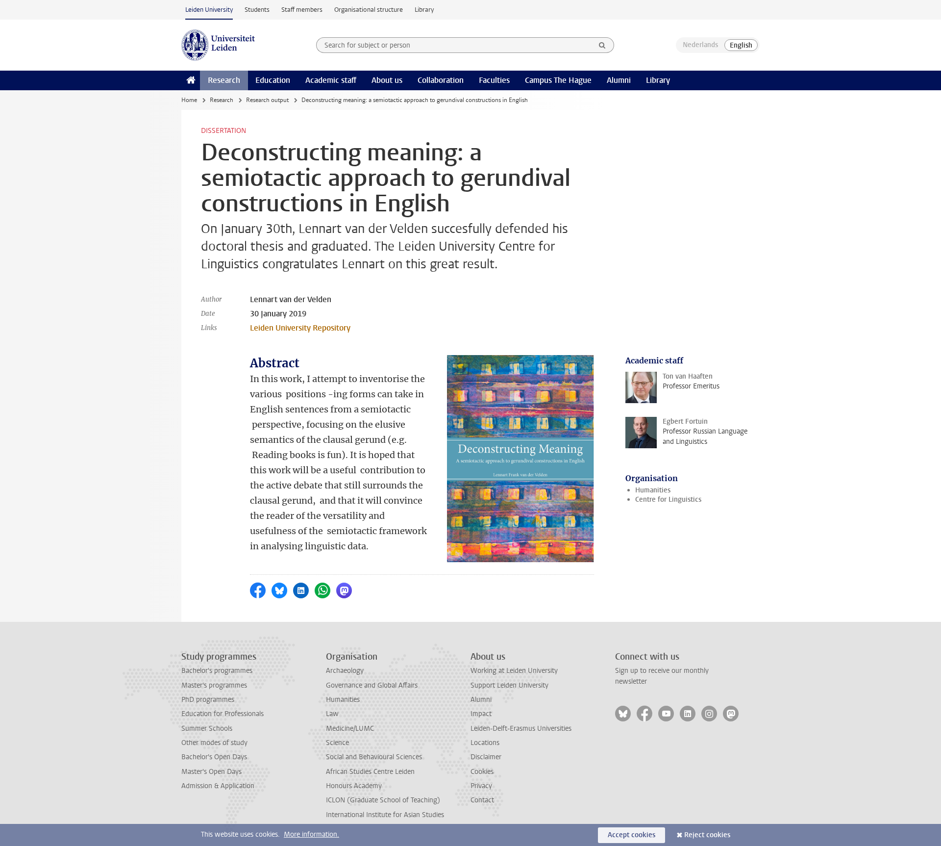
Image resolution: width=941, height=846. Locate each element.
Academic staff (330, 80)
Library (424, 9)
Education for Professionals (222, 713)
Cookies (482, 771)
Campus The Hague (558, 80)
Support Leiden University (509, 685)
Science (337, 742)
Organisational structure (368, 9)
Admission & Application (217, 786)
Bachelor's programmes (216, 670)
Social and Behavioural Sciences (374, 757)
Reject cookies (707, 835)
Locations (484, 742)
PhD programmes (207, 699)
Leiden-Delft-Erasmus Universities (520, 728)
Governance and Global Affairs (372, 685)
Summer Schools (206, 728)
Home (189, 100)
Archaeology (345, 670)
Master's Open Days (211, 771)
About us (386, 80)
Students (257, 9)
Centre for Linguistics (668, 499)
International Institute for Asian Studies (385, 815)
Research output (267, 100)
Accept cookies (631, 835)
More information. (311, 834)
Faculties (494, 80)
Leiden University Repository (300, 328)
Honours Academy (354, 786)
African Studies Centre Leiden (370, 771)
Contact (482, 800)
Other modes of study (214, 742)
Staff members (301, 9)
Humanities (652, 490)
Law (332, 713)
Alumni (619, 80)
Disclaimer (485, 757)
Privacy (481, 786)
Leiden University (209, 9)
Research (224, 80)
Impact (481, 713)
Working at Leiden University (514, 670)
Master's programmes (214, 685)
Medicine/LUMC (350, 728)
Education (272, 80)
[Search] (602, 45)
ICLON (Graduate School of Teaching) (383, 800)
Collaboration (441, 80)
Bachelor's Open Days (214, 757)
